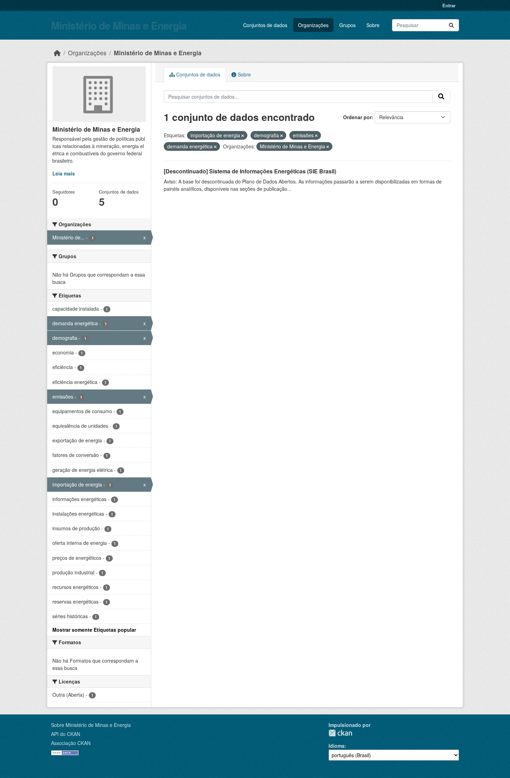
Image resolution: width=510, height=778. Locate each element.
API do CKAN (65, 733)
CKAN (340, 733)
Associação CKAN (71, 742)
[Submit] (451, 25)
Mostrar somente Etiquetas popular (94, 629)
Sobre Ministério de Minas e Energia (91, 724)
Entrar (449, 5)
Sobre (373, 25)
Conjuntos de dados (265, 25)
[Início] (57, 52)
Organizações (313, 25)
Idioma (337, 745)
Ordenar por (357, 117)
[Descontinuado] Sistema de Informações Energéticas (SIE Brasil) (250, 171)
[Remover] (242, 135)
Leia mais (63, 173)
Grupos (347, 25)
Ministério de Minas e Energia (119, 25)
